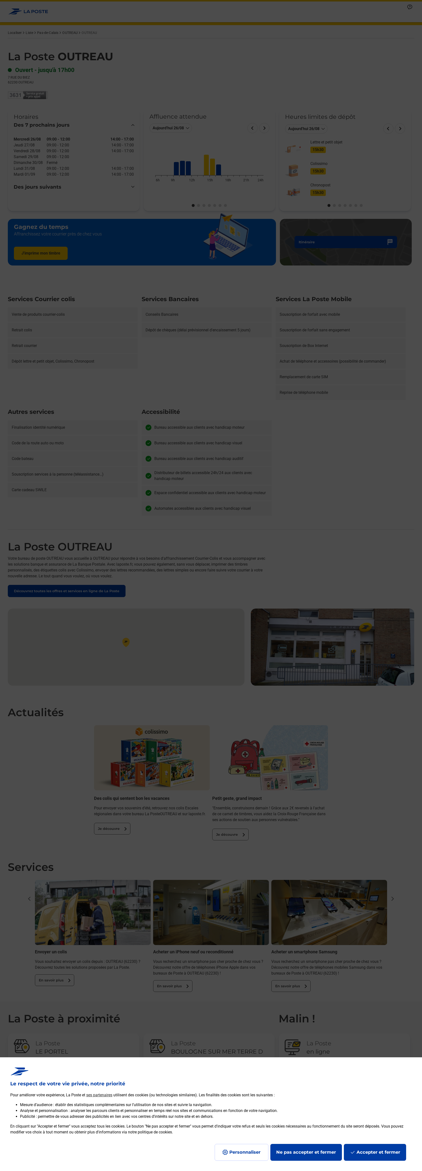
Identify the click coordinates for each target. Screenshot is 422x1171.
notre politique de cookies (150, 1132)
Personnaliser (245, 1152)
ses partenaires (99, 1095)
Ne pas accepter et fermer (306, 1152)
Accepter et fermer (378, 1152)
